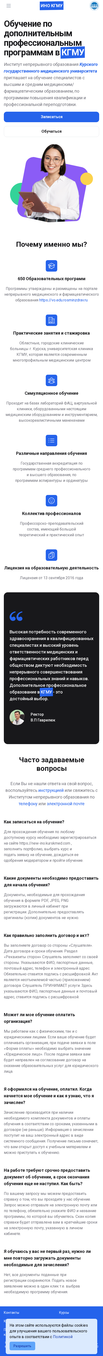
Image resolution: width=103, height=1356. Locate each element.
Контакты (11, 1312)
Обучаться (51, 131)
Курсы (64, 1312)
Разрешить (22, 1346)
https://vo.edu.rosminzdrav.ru (63, 300)
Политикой (63, 1337)
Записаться (52, 117)
